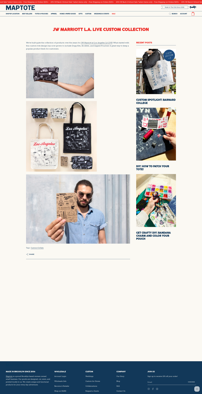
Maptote (9, 376)
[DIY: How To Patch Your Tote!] (156, 134)
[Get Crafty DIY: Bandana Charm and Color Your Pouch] (156, 200)
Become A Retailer (61, 386)
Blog (118, 381)
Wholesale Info (60, 381)
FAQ (118, 386)
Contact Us (120, 391)
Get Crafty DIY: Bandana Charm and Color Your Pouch (153, 235)
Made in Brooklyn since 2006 (20, 371)
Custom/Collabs (37, 248)
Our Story (120, 376)
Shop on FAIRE (60, 391)
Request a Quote (92, 391)
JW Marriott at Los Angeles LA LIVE (96, 43)
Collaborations (91, 386)
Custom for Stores (92, 381)
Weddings (89, 376)
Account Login (60, 376)
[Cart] (193, 13)
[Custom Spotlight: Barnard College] (156, 71)
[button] (12, 13)
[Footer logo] (14, 365)
